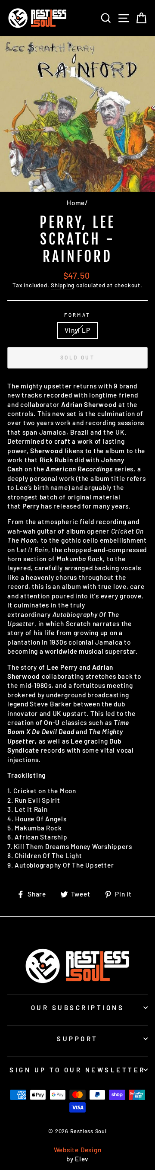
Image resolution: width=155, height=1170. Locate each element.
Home (76, 203)
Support (77, 1039)
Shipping (62, 285)
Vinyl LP (77, 330)
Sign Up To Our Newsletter (77, 1070)
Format (77, 315)
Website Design (78, 1150)
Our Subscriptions (77, 1007)
